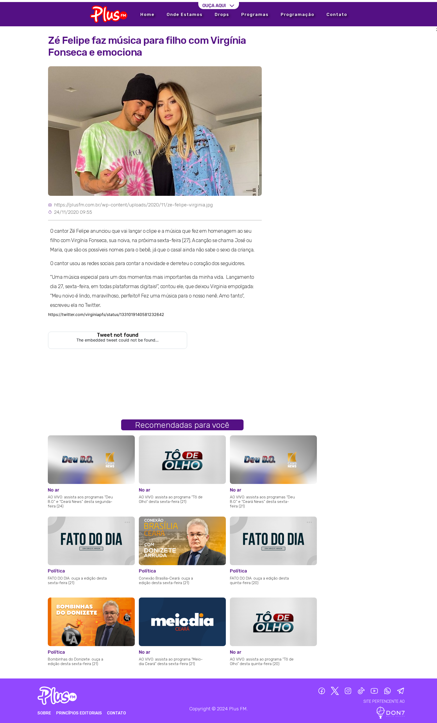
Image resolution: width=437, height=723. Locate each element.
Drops (222, 14)
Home (147, 14)
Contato (336, 14)
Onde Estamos (185, 14)
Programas (255, 14)
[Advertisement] (349, 73)
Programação (297, 14)
